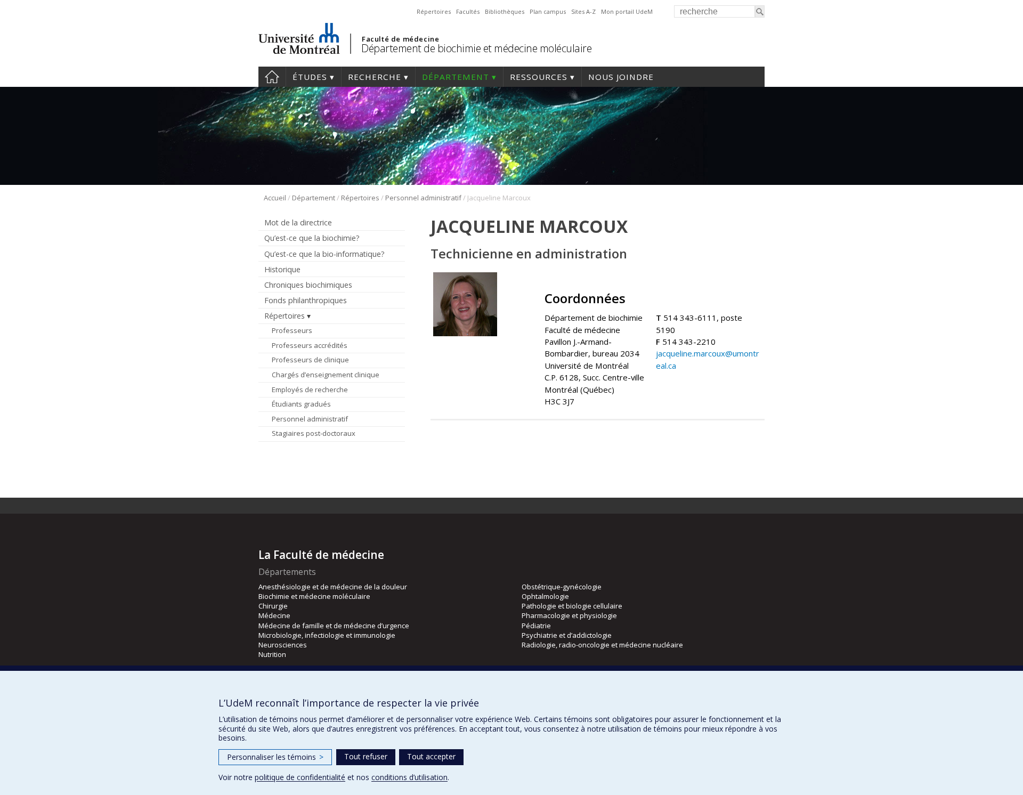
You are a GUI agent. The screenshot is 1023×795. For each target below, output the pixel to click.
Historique (282, 269)
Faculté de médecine (400, 39)
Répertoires (434, 11)
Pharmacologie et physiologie (569, 615)
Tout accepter (431, 756)
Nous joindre (621, 76)
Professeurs (292, 330)
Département (455, 76)
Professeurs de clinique (310, 359)
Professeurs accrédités (309, 345)
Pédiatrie (536, 625)
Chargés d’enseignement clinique (325, 374)
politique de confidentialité (300, 777)
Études (310, 76)
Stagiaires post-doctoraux (313, 433)
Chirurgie (273, 606)
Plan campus (548, 11)
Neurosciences (282, 645)
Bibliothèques (504, 11)
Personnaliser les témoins (275, 757)
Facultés (468, 11)
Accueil (272, 77)
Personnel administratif (423, 197)
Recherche (374, 76)
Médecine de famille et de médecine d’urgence (333, 625)
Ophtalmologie (545, 596)
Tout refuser (365, 756)
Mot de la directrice (298, 222)
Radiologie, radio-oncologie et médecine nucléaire (602, 645)
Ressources (538, 76)
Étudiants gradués (301, 404)
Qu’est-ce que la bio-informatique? (324, 254)
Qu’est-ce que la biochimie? (312, 238)
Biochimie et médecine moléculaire (314, 596)
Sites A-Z (583, 11)
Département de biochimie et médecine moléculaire (476, 48)
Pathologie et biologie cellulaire (572, 606)
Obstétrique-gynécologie (562, 586)
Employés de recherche (310, 389)
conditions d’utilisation (409, 777)
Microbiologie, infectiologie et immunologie (326, 635)
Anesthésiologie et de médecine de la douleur (332, 586)
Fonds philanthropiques (305, 300)
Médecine (274, 615)
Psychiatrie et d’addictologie (567, 635)
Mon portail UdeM (627, 11)
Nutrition (272, 654)
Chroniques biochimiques (308, 285)
